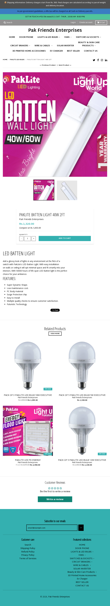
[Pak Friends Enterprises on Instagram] (102, 60)
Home (5, 59)
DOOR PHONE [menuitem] (26, 37)
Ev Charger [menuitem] (56, 51)
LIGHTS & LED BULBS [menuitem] (48, 37)
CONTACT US (82, 586)
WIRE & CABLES (81, 565)
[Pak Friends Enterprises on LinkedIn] (106, 60)
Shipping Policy (27, 548)
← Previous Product (48, 65)
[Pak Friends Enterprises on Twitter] (94, 60)
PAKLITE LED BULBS (17, 59)
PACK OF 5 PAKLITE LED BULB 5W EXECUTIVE (82, 395)
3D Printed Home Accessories (82, 575)
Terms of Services (27, 558)
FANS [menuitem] (67, 37)
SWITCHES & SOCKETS (81, 558)
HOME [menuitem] (12, 37)
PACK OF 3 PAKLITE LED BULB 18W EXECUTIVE (28, 395)
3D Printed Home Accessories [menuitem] (29, 51)
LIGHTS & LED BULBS (81, 552)
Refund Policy (28, 552)
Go (81, 527)
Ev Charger (82, 579)
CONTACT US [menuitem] (91, 51)
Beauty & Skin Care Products (81, 572)
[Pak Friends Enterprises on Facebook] (98, 60)
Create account (86, 22)
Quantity (23, 234)
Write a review (55, 499)
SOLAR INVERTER (82, 569)
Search (28, 545)
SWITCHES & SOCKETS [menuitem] (87, 37)
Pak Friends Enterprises (55, 30)
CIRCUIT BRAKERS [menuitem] (19, 46)
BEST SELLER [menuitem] (73, 51)
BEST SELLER (82, 582)
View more (55, 333)
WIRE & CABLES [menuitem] (43, 46)
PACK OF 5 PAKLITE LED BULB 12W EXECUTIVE (82, 459)
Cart (102, 22)
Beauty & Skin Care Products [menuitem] (89, 44)
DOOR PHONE (82, 548)
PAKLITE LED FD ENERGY (28, 459)
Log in (73, 22)
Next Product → (65, 65)
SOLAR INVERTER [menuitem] (65, 46)
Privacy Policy (27, 555)
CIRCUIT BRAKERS (81, 562)
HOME (82, 545)
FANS (81, 555)
